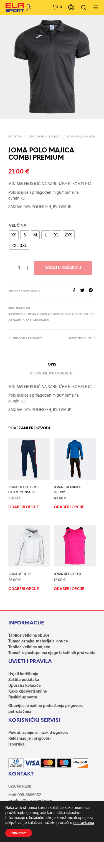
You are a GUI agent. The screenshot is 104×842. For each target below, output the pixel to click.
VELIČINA (17, 226)
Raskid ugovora (22, 697)
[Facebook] (76, 290)
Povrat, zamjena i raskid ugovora (38, 732)
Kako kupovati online (27, 691)
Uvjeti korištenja (23, 673)
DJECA (27, 320)
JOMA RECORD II (67, 573)
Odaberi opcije (23, 507)
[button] (57, 7)
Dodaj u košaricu (62, 268)
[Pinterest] (92, 290)
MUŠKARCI (41, 320)
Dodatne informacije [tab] (52, 373)
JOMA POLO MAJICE (81, 136)
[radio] (13, 235)
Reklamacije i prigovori (29, 738)
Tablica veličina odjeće (29, 646)
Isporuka (16, 744)
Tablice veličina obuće (28, 635)
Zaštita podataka (23, 679)
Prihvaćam (18, 833)
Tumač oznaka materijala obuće (38, 641)
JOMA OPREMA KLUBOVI (44, 136)
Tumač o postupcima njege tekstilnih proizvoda (51, 652)
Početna (15, 136)
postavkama (83, 822)
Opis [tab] (52, 364)
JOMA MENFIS (19, 573)
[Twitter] (84, 290)
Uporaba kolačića (24, 685)
